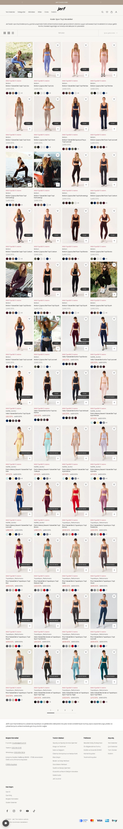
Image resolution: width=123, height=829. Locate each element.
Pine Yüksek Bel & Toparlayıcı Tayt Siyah (18, 638)
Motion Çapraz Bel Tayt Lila (44, 86)
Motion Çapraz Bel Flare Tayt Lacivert (103, 140)
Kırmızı (72, 534)
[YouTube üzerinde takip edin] (27, 811)
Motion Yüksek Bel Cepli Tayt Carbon (19, 252)
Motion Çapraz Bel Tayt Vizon (44, 140)
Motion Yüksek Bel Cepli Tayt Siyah (74, 306)
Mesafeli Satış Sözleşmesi (93, 743)
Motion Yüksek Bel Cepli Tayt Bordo (18, 306)
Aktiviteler (31, 12)
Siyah (38, 93)
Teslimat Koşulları (90, 757)
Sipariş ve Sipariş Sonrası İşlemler (65, 743)
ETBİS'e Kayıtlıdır (11, 764)
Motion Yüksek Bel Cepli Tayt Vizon (18, 140)
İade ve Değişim (58, 750)
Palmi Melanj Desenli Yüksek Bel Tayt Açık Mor (103, 470)
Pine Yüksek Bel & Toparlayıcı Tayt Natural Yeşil (46, 582)
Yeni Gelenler (10, 12)
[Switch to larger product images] (5, 33)
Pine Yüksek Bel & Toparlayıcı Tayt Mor (18, 582)
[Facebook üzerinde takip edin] (7, 811)
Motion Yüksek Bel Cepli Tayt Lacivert (19, 360)
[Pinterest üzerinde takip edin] (20, 811)
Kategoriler (21, 12)
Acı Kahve (69, 364)
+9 (50, 646)
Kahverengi (13, 93)
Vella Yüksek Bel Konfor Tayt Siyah (18, 413)
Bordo (7, 93)
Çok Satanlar (112, 746)
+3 (21, 93)
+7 (78, 534)
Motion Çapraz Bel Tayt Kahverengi (75, 196)
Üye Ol (8, 792)
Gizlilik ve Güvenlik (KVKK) (93, 750)
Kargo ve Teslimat (59, 746)
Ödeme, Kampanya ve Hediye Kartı (65, 754)
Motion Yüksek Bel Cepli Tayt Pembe (75, 86)
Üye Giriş (9, 795)
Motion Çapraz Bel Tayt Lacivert (45, 360)
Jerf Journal (57, 779)
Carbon (10, 93)
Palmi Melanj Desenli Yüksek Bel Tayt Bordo (47, 526)
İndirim (53, 12)
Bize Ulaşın (56, 757)
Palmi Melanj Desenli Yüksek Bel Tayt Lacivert (19, 526)
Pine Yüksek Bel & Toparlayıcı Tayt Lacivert (102, 638)
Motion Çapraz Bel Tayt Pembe (41, 93)
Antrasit (72, 364)
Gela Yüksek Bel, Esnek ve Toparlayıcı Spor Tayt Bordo (47, 638)
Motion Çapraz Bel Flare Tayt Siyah (46, 306)
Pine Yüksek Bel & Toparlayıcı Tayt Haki (74, 582)
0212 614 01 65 (17, 748)
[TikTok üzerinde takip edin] (34, 811)
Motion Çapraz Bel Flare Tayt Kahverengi (16, 197)
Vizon (35, 93)
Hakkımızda (57, 775)
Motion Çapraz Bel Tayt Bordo (101, 252)
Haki (69, 534)
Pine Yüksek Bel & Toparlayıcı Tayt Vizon (102, 582)
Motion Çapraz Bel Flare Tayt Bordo (75, 252)
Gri (103, 422)
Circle (47, 12)
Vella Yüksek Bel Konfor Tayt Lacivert (103, 360)
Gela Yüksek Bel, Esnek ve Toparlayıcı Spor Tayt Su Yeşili (75, 694)
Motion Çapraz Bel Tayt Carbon (45, 252)
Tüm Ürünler (112, 750)
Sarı (97, 422)
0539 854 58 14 (19, 752)
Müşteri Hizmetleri (12, 799)
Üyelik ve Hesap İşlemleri (61, 768)
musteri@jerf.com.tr (19, 743)
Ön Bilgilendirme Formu (92, 746)
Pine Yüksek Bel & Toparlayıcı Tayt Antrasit (74, 638)
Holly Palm (9, 822)
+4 (106, 423)
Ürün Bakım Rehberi (60, 764)
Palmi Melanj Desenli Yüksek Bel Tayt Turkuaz (47, 470)
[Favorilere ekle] (29, 45)
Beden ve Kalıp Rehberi (61, 761)
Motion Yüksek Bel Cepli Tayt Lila (17, 86)
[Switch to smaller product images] (9, 33)
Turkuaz (91, 422)
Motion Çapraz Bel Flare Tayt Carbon (103, 196)
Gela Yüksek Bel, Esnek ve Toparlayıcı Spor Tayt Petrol (103, 694)
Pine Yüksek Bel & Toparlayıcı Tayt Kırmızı (74, 526)
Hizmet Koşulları (89, 754)
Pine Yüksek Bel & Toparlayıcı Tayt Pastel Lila (102, 526)
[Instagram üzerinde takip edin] (13, 811)
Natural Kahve (38, 646)
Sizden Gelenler (11, 802)
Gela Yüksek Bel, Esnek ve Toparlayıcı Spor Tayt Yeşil (47, 694)
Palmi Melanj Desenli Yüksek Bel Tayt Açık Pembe (103, 414)
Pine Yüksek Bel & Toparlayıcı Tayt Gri (19, 693)
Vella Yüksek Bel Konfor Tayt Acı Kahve (45, 412)
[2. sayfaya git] (72, 710)
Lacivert (16, 93)
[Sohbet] (5, 823)
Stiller (40, 12)
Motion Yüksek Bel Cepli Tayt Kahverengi (44, 197)
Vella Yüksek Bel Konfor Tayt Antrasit (75, 411)
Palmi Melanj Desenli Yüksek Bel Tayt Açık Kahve (75, 470)
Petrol (41, 646)
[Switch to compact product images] (13, 33)
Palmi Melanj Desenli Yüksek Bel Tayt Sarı (19, 470)
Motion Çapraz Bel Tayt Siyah (101, 306)
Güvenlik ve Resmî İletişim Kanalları (65, 772)
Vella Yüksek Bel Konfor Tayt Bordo (74, 357)
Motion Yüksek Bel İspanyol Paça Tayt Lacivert (74, 141)
